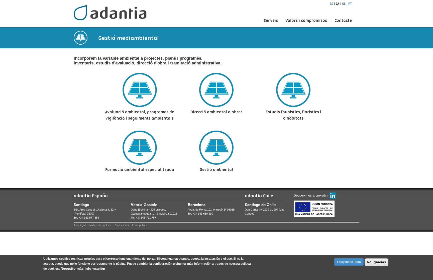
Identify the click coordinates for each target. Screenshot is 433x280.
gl (344, 4)
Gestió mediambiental (128, 37)
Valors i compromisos (306, 20)
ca (337, 4)
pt (350, 4)
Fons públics (140, 225)
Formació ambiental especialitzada (139, 169)
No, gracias (376, 262)
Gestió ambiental (216, 169)
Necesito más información (83, 268)
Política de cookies (99, 225)
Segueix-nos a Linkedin (311, 195)
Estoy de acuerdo (349, 262)
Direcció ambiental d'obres (216, 112)
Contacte (343, 20)
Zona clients (121, 225)
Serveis (271, 20)
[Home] (110, 12)
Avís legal (79, 225)
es (331, 4)
